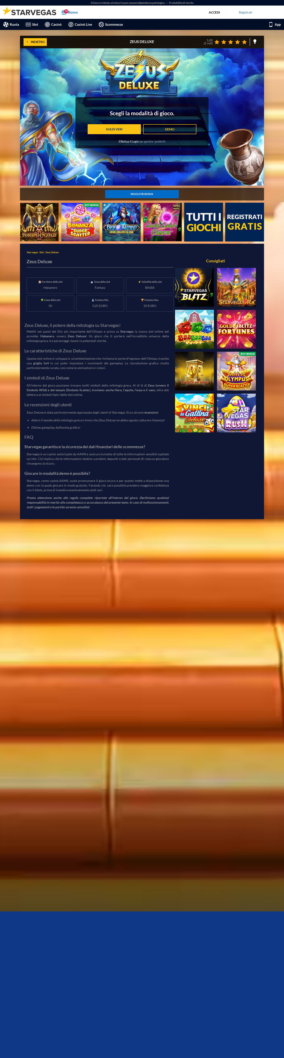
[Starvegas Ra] (236, 287)
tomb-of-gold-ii (30, 205)
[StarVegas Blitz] (194, 287)
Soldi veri (114, 129)
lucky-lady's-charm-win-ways (160, 207)
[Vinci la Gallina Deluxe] (194, 413)
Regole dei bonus (142, 193)
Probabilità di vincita (181, 2)
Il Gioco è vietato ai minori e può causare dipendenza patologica (128, 2)
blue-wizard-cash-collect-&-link (120, 207)
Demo (169, 129)
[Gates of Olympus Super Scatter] (236, 371)
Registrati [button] (245, 12)
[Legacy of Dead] (194, 371)
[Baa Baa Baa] (194, 329)
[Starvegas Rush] (236, 413)
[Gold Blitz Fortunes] (236, 329)
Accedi (214, 12)
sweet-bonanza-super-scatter (76, 207)
